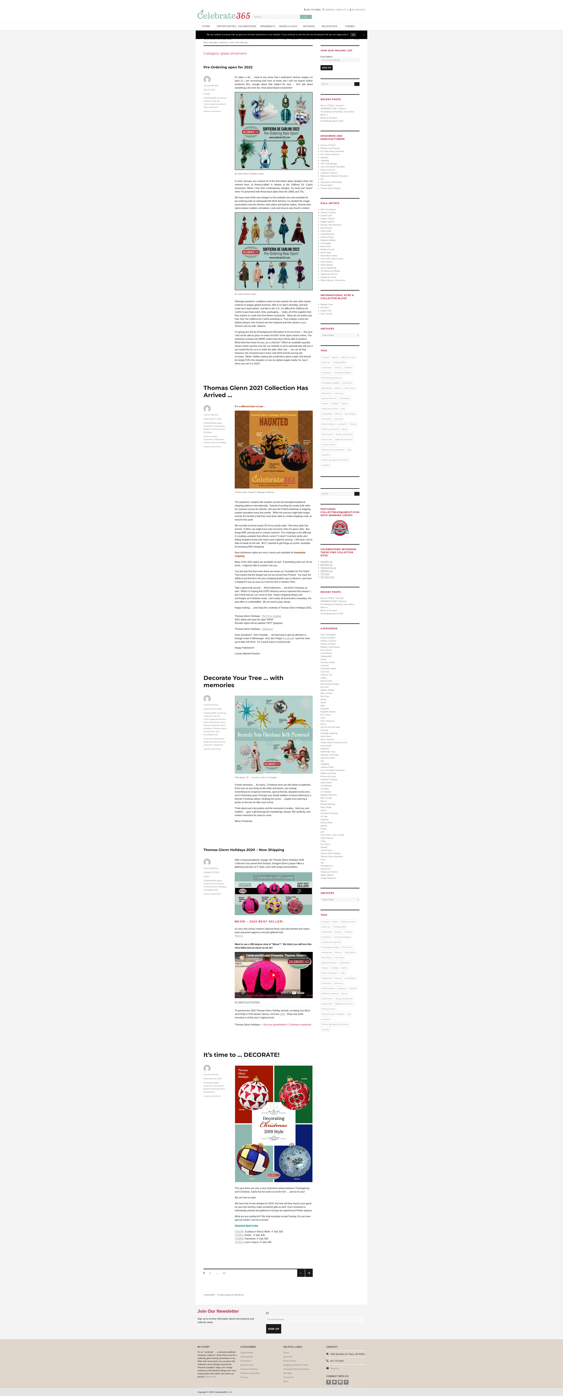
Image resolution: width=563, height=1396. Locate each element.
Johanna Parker (327, 237)
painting (338, 419)
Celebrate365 (247, 26)
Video (206, 876)
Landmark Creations (329, 173)
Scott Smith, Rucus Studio (331, 259)
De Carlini (347, 383)
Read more (211, 1376)
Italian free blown (212, 722)
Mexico (338, 414)
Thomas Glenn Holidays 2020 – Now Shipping (244, 850)
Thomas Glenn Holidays (215, 442)
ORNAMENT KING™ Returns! (333, 109)
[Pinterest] (346, 1382)
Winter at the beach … (330, 118)
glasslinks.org (326, 565)
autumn (207, 436)
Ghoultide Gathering (328, 733)
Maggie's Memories (328, 795)
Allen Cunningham (328, 209)
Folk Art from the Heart (330, 727)
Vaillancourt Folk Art (329, 274)
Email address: (326, 57)
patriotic (323, 826)
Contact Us (288, 1377)
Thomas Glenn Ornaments (331, 856)
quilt (322, 832)
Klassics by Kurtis (328, 776)
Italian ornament (330, 408)
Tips (217, 731)
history (325, 403)
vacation (326, 455)
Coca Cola (324, 672)
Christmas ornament (331, 378)
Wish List (341, 10)
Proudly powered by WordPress (230, 1295)
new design (350, 414)
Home (286, 1352)
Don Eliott (324, 307)
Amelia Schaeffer (327, 638)
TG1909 (239, 1238)
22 (225, 1273)
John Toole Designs (328, 164)
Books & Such (288, 26)
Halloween (267, 629)
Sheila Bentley (326, 265)
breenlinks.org (326, 562)
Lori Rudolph (325, 243)
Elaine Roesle (326, 228)
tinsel (322, 859)
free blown (327, 393)
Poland (207, 429)
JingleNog (324, 160)
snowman (208, 745)
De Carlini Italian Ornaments (332, 151)
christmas (221, 98)
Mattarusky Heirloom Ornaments (334, 176)
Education (324, 709)
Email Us (334, 1368)
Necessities (329, 26)
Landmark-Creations (329, 779)
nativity (323, 810)
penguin (342, 424)
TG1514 (239, 1242)
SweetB (323, 847)
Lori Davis (324, 789)
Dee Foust (324, 696)
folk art (338, 388)
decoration (219, 738)
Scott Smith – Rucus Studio (332, 835)
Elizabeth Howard (327, 712)
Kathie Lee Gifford (328, 773)
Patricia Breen (326, 185)
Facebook (288, 638)
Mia (322, 179)
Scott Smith (327, 434)
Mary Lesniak (326, 798)
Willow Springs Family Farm (335, 460)
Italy (206, 107)
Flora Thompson (327, 721)
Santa (222, 742)
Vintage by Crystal (328, 277)
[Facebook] (328, 1382)
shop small (327, 439)
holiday (334, 403)
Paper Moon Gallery (328, 256)
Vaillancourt (325, 869)
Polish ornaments (330, 429)
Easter (323, 702)
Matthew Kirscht (327, 249)
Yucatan (325, 465)
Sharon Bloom (326, 262)
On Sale (323, 816)
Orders (329, 10)
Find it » (239, 936)
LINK (282, 1014)
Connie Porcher (211, 85)
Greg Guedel (325, 231)
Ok (353, 35)
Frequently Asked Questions (296, 1369)
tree (349, 449)
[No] (363, 34)
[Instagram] (340, 1382)
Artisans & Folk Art (248, 1369)
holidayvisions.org (328, 568)
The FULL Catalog (271, 616)
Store (206, 26)
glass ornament (218, 104)
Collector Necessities (250, 1373)
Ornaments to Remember (331, 182)
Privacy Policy (289, 1361)
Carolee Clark (326, 215)
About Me (287, 1357)
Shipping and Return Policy (295, 1365)
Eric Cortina (325, 715)
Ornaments (267, 26)
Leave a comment (212, 111)
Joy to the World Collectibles (332, 167)
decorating (327, 388)
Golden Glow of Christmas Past (333, 742)
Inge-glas (324, 157)
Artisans (309, 26)
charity (338, 367)
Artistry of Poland (327, 145)
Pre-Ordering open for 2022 (228, 67)
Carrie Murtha (326, 653)
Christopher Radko (330, 383)
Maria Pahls (325, 246)
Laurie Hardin (326, 782)
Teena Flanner (326, 850)
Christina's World (327, 662)
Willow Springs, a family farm (332, 280)
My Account (358, 10)
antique (325, 357)
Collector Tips (210, 101)
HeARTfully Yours (328, 752)
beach (335, 357)
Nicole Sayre (325, 252)
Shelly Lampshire (344, 434)
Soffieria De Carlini (344, 439)
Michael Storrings (327, 804)
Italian (344, 403)
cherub (323, 659)
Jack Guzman (326, 314)
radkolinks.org (326, 571)
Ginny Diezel (325, 736)
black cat (326, 362)
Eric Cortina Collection (329, 154)
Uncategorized (211, 734)
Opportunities (226, 26)
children (348, 367)
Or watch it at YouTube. (247, 1002)
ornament (213, 107)
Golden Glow (325, 311)
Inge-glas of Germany (329, 755)
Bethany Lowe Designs (330, 148)
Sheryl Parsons (327, 838)
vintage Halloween (328, 878)
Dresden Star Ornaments (331, 225)
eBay (322, 705)
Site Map (287, 1373)
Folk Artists (350, 388)
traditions (218, 745)
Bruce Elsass (326, 650)
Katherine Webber (328, 240)
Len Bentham (326, 786)
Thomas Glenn (328, 444)
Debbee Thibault (327, 219)
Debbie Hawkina (327, 222)
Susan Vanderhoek (328, 268)
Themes (350, 26)
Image (207, 94)
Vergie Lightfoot (327, 875)
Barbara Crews (326, 304)
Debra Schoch (326, 693)
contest (323, 678)
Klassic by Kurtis (327, 170)
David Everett (326, 681)
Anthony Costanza (328, 212)
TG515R (239, 1231)
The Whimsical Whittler (330, 271)
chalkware (326, 367)
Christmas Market (342, 372)
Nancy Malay (326, 807)
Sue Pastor (325, 844)
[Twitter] (334, 1382)
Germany (339, 393)
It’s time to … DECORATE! (242, 1054)
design (323, 699)
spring (323, 841)
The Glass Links (327, 577)
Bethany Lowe (348, 357)
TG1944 (239, 1235)
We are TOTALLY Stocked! (332, 105)
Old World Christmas (329, 813)
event (322, 718)
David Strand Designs (329, 684)
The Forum (325, 574)
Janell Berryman (327, 234)
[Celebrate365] (224, 14)
